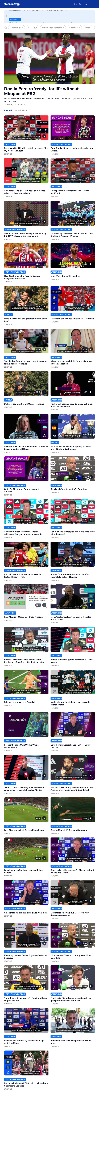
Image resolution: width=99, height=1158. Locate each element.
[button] (6, 15)
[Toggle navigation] (95, 4)
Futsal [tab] (88, 27)
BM (75, 4)
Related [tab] (8, 110)
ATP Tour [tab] (32, 27)
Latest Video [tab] (16, 27)
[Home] (12, 4)
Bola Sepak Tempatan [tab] (53, 27)
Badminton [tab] (74, 27)
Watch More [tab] (21, 110)
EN (80, 4)
